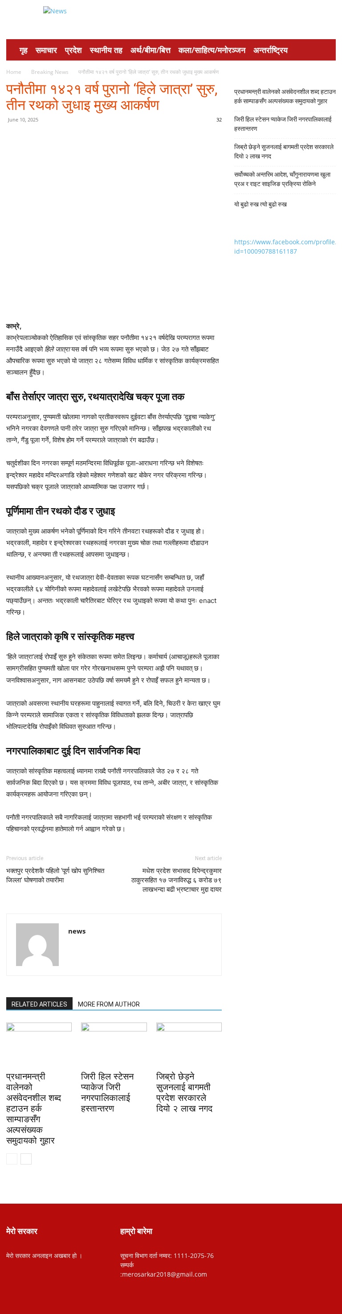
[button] (325, 50)
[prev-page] (11, 1158)
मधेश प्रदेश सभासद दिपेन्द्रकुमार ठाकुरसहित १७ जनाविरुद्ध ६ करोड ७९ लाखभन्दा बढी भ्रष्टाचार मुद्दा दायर (176, 880)
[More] (151, 140)
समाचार (46, 49)
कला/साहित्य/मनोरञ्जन (212, 49)
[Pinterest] (110, 140)
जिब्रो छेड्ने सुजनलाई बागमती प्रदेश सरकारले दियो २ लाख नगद (284, 151)
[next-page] (26, 1158)
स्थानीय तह (106, 49)
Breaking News (50, 72)
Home (13, 72)
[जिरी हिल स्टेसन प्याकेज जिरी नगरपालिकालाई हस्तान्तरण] (114, 1045)
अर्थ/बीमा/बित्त (150, 49)
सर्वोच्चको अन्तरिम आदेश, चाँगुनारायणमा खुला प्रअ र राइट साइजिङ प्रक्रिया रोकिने (282, 179)
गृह (24, 49)
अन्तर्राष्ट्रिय (270, 49)
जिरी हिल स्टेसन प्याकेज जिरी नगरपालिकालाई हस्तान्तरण (283, 124)
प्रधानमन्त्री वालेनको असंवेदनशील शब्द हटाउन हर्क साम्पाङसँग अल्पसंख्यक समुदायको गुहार (33, 1108)
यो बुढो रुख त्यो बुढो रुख (260, 204)
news (77, 930)
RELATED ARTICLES (39, 1004)
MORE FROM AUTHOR (109, 1004)
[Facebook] (69, 140)
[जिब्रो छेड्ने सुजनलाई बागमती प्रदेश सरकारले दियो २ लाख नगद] (189, 1045)
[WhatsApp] (130, 140)
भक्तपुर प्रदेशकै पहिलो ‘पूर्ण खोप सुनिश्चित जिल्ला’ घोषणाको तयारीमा (55, 875)
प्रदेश (73, 49)
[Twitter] (89, 140)
